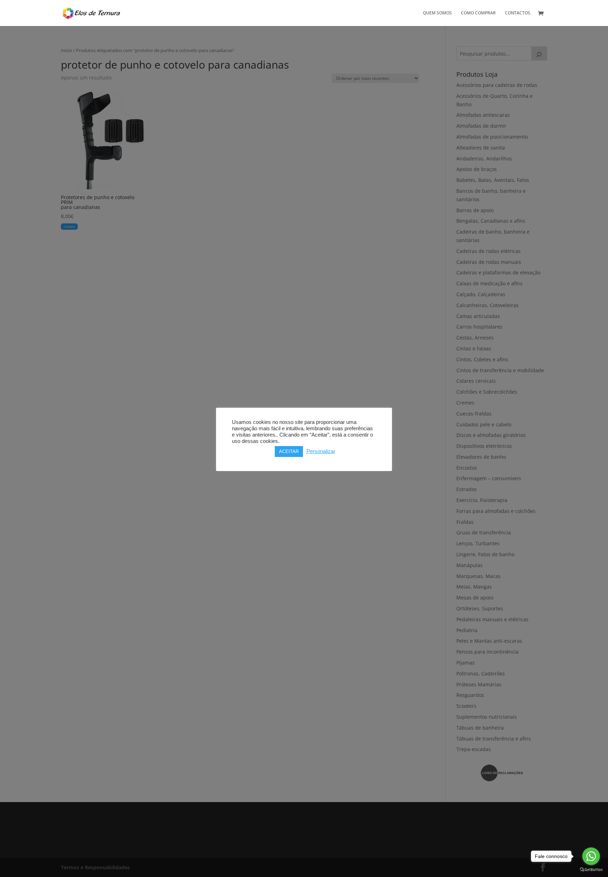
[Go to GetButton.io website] (591, 870)
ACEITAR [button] (289, 451)
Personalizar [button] (320, 451)
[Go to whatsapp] (591, 856)
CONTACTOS (517, 13)
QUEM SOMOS (437, 13)
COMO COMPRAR (478, 13)
